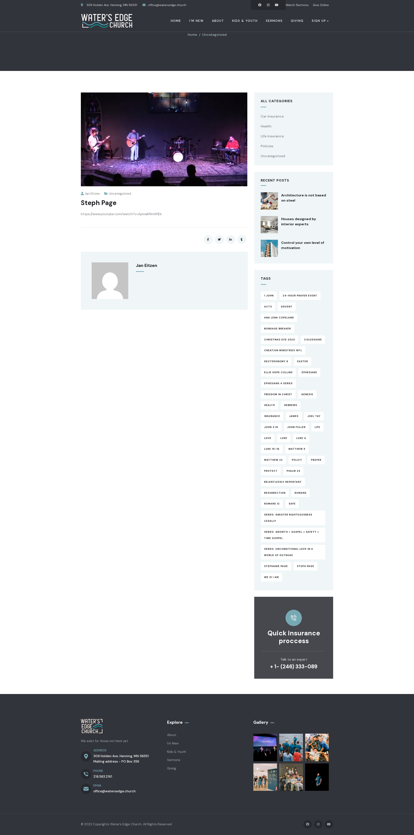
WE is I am (271, 577)
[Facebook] (259, 4)
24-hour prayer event (300, 295)
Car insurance (272, 116)
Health (266, 126)
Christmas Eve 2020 (279, 339)
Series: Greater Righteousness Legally (288, 517)
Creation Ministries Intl (283, 350)
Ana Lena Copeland (279, 317)
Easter (302, 361)
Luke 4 (301, 438)
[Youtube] (276, 4)
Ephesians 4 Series (278, 383)
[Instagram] (268, 4)
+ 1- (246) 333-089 (293, 666)
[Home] (106, 21)
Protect (271, 470)
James (293, 416)
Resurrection (274, 492)
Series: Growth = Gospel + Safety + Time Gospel (291, 535)
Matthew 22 (273, 459)
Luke (283, 438)
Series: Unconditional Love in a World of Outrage (288, 552)
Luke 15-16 (271, 448)
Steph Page (305, 566)
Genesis (307, 394)
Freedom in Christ (278, 394)
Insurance (272, 416)
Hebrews (290, 405)
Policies (267, 146)
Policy (297, 459)
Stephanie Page (276, 566)
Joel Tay (313, 416)
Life (317, 427)
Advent (286, 306)
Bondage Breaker (277, 328)
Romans (300, 492)
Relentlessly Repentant (283, 481)
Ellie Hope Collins (278, 372)
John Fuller (296, 427)
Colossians (313, 339)
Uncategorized (214, 34)
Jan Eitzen (92, 193)
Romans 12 (272, 503)
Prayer (316, 459)
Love (267, 438)
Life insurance (272, 136)
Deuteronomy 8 (276, 361)
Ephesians (309, 372)
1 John (269, 295)
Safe (292, 503)
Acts (268, 306)
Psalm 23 (293, 470)
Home (192, 34)
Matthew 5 (297, 448)
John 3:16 (271, 427)
